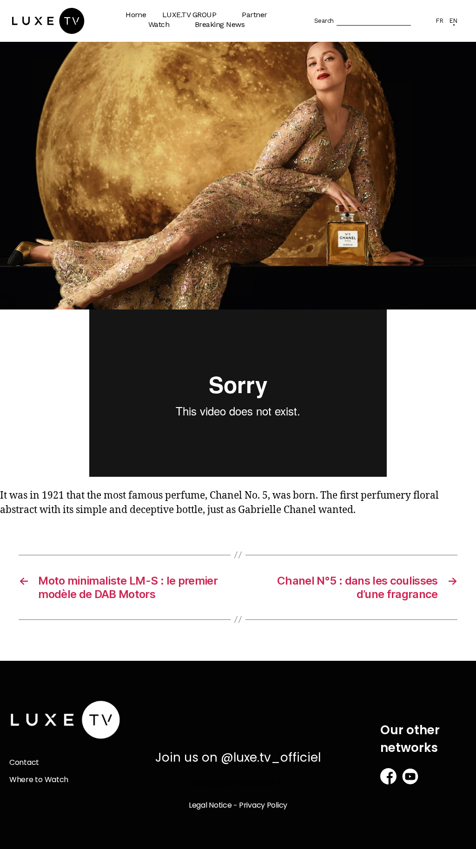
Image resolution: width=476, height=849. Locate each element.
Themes (167, 54)
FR (439, 20)
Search (324, 20)
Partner (254, 14)
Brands (258, 44)
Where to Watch (180, 72)
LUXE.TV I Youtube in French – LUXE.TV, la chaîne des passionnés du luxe (205, 139)
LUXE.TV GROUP (189, 14)
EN (453, 20)
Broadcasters (268, 63)
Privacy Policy (263, 805)
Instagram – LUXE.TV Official (202, 175)
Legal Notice (210, 805)
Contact (24, 762)
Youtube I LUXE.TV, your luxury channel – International (207, 99)
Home (136, 14)
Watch (159, 24)
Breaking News (220, 24)
